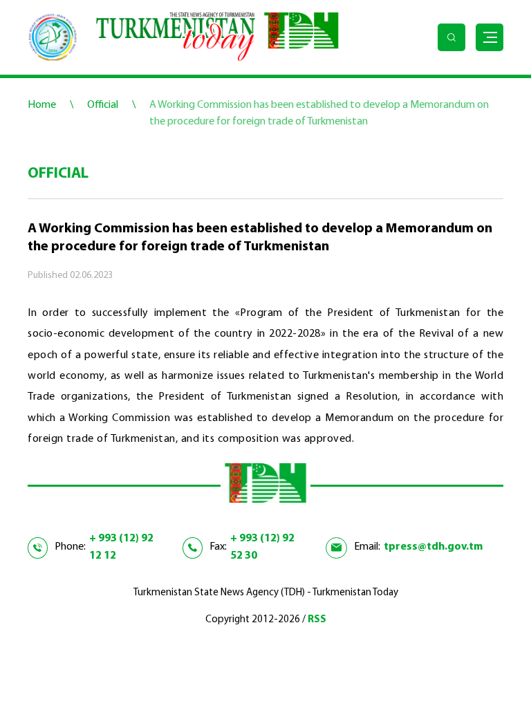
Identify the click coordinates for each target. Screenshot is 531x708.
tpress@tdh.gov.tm (433, 546)
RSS (317, 620)
